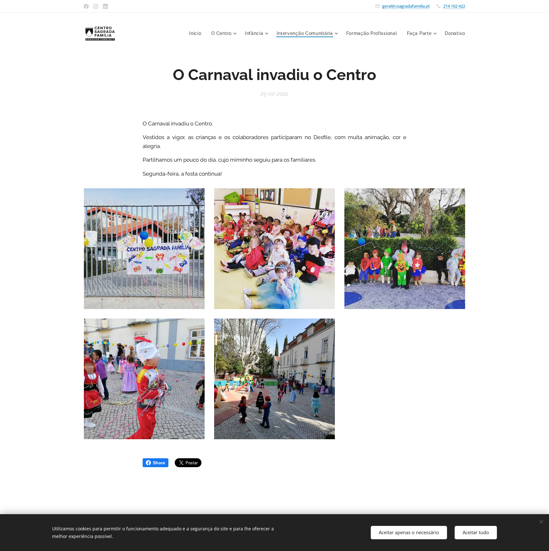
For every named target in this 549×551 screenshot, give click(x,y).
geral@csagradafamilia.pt (406, 6)
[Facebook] (86, 6)
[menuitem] (196, 33)
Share (159, 462)
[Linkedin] (105, 6)
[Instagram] (96, 6)
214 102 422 (454, 6)
